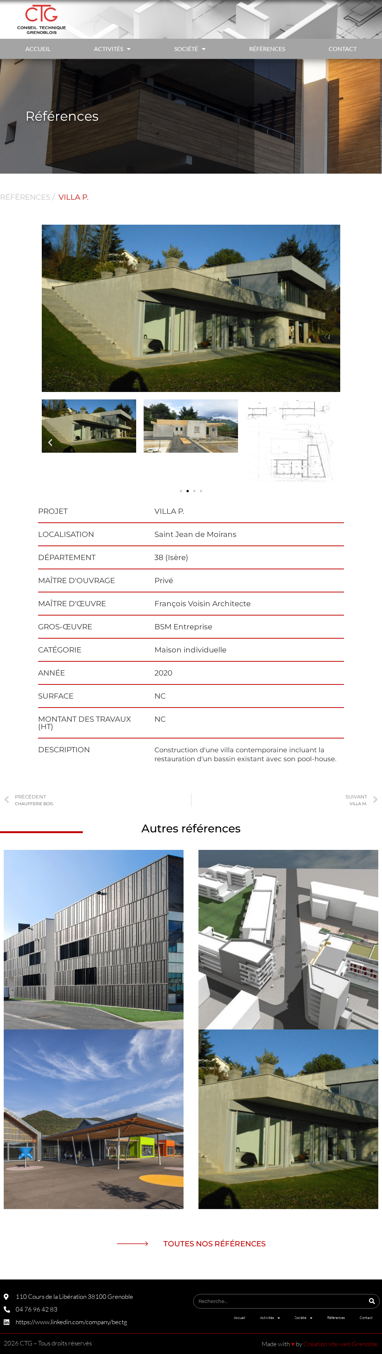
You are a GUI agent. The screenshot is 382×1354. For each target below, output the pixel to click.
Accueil (37, 48)
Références (267, 48)
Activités (108, 48)
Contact (343, 48)
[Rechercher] (372, 1301)
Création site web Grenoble (340, 1344)
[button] (50, 442)
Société (186, 48)
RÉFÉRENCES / (27, 197)
